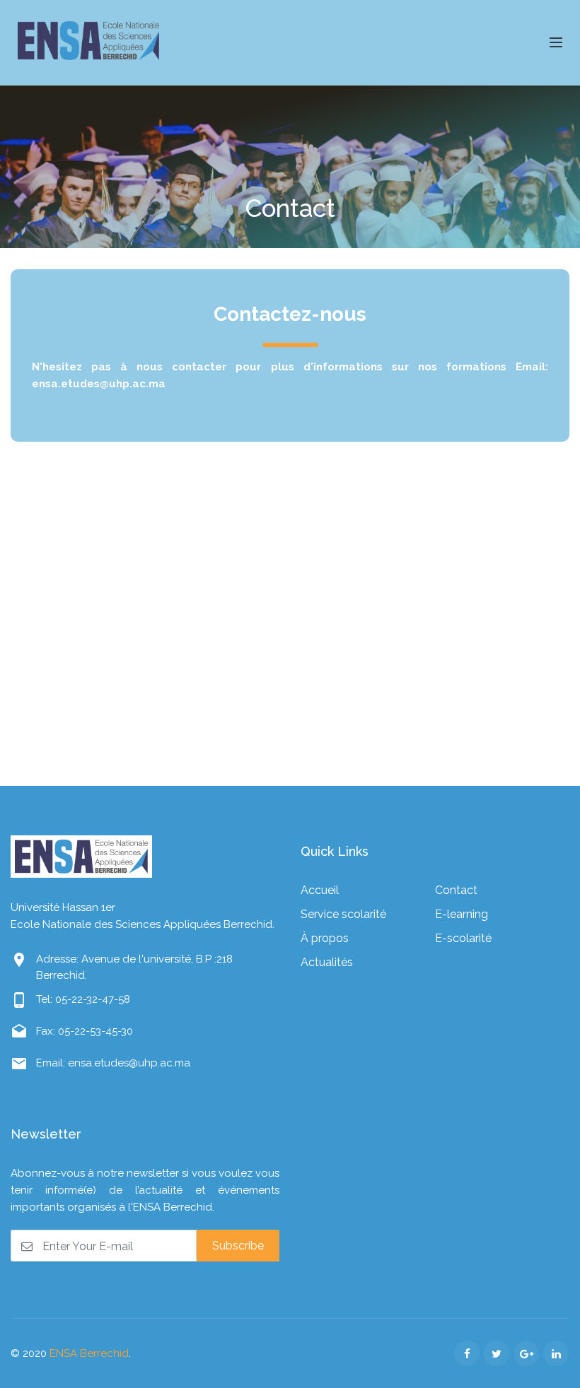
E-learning (461, 914)
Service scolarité (343, 914)
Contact (456, 890)
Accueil (320, 890)
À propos (325, 938)
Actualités (327, 962)
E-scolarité (463, 938)
